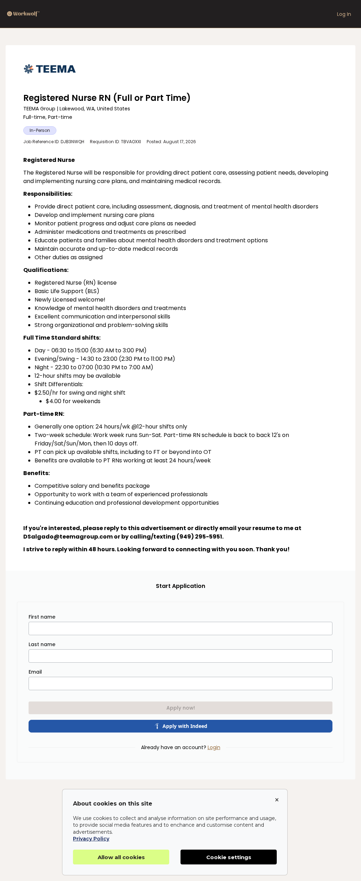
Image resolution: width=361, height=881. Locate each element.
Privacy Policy (91, 839)
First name (42, 616)
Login (214, 747)
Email (35, 671)
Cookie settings (228, 857)
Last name (42, 644)
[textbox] (180, 355)
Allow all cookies (121, 857)
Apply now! (180, 707)
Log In (344, 14)
